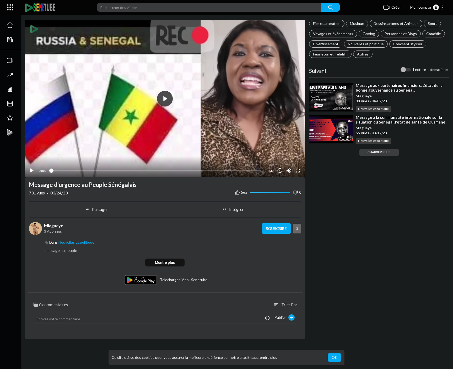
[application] (165, 98)
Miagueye (364, 96)
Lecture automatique (430, 69)
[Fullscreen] (297, 170)
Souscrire (276, 228)
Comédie (433, 33)
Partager (100, 209)
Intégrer (236, 209)
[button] (426, 7)
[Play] (31, 170)
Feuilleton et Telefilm (330, 54)
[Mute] (289, 170)
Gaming (369, 33)
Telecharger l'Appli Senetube (183, 279)
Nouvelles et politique (366, 44)
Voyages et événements (333, 33)
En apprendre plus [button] (262, 357)
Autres (363, 54)
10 (280, 171)
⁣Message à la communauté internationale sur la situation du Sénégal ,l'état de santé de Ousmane (400, 119)
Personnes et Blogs (401, 33)
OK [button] (334, 357)
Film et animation (327, 23)
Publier (281, 317)
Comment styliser (407, 44)
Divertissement (325, 44)
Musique (357, 23)
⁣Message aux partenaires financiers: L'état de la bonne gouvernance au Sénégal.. (399, 87)
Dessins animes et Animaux (396, 23)
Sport (432, 23)
